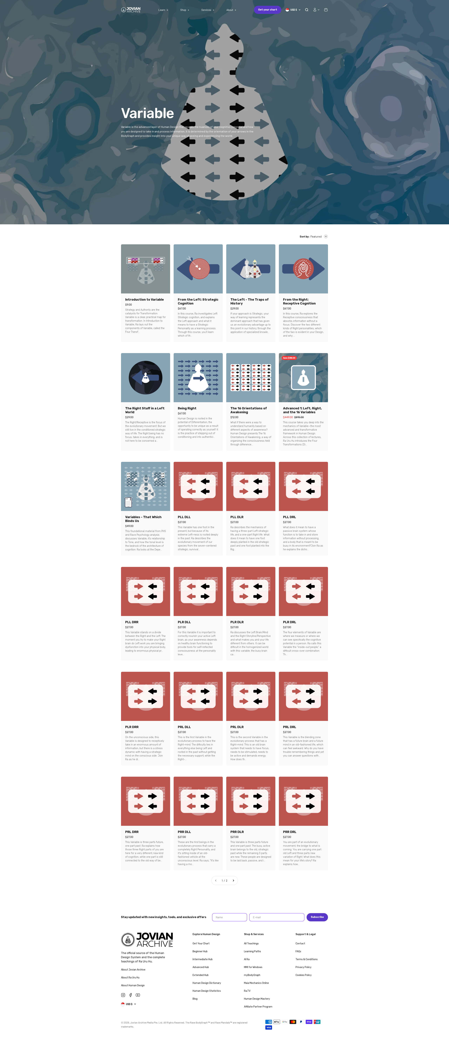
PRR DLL (184, 832)
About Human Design (133, 985)
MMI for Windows (253, 967)
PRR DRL (289, 832)
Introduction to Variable (144, 300)
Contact (300, 943)
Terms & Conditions (307, 959)
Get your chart (267, 9)
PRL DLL (184, 727)
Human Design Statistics (207, 990)
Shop (183, 9)
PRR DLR (237, 832)
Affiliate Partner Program (258, 1006)
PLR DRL (289, 622)
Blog (195, 998)
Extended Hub (201, 975)
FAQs (298, 951)
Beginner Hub (200, 951)
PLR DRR (132, 727)
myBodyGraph (252, 975)
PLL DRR (131, 622)
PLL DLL (184, 517)
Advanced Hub (201, 967)
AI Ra (247, 959)
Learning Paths (252, 951)
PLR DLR (237, 622)
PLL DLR (236, 517)
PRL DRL (289, 727)
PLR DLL (184, 622)
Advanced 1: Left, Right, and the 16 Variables (302, 410)
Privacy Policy (303, 967)
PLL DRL (289, 517)
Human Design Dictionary (207, 983)
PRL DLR (237, 727)
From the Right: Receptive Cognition (299, 301)
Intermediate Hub (203, 959)
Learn (161, 9)
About (229, 9)
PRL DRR (132, 832)
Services (206, 9)
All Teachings (251, 943)
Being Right (187, 408)
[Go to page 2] (233, 880)
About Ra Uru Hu (130, 977)
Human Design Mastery (257, 998)
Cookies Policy (304, 975)
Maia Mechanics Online (256, 983)
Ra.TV (247, 990)
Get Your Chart (201, 943)
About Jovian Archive (133, 969)
